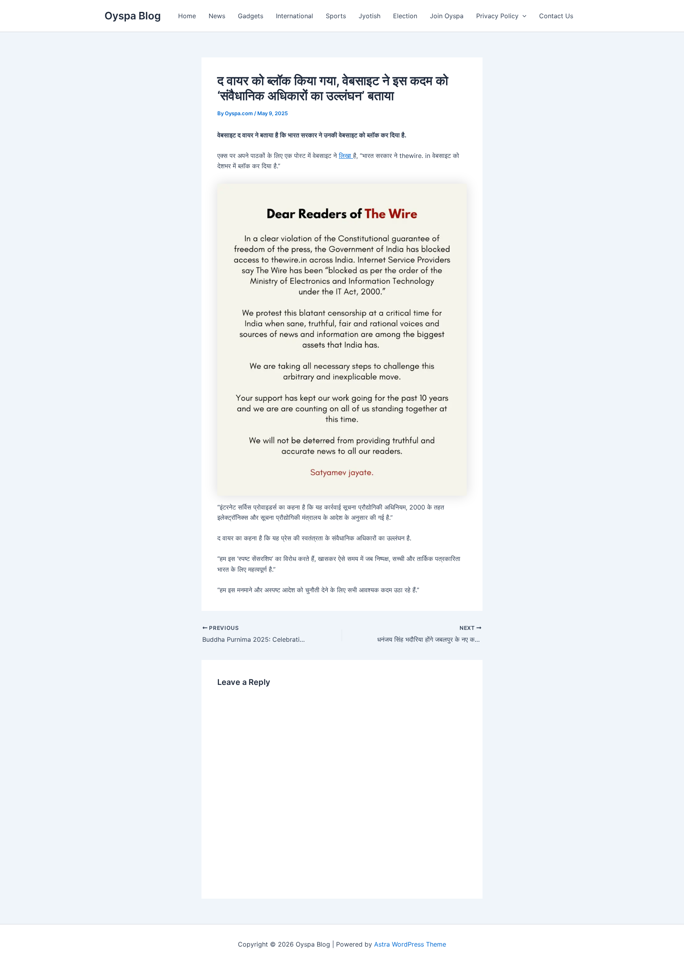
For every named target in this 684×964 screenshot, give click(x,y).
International (294, 16)
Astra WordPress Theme (410, 944)
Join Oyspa (447, 16)
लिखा (346, 156)
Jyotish (369, 16)
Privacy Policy (497, 16)
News (217, 16)
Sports (336, 16)
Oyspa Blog (132, 16)
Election (405, 16)
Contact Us (556, 16)
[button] (522, 16)
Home (187, 16)
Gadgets (250, 16)
